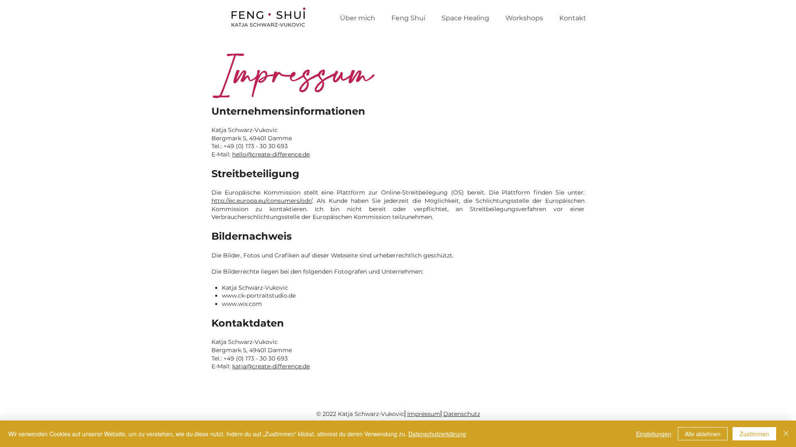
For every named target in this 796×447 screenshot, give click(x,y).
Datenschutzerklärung (437, 434)
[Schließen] (786, 433)
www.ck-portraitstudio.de (259, 295)
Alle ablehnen (703, 434)
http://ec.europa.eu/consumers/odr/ (261, 200)
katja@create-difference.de (271, 366)
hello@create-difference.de (271, 154)
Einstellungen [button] (653, 434)
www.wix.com (242, 304)
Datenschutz (461, 414)
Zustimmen (754, 434)
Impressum (423, 414)
